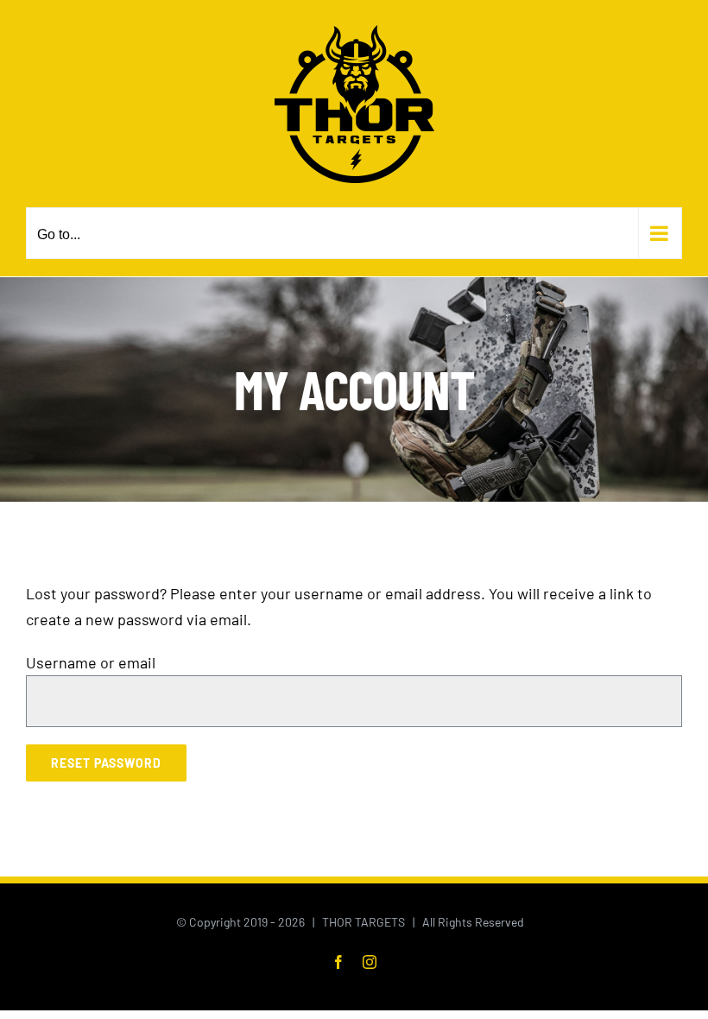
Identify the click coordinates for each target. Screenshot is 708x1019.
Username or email (90, 662)
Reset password (106, 763)
